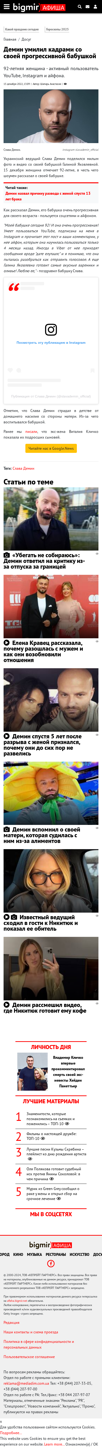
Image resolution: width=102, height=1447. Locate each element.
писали (31, 431)
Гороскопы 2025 (57, 29)
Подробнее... (11, 1432)
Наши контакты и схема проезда (31, 1332)
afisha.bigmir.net (17, 1300)
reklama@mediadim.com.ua (26, 1383)
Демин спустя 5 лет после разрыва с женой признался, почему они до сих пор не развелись (43, 744)
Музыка (34, 1254)
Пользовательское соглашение (29, 1356)
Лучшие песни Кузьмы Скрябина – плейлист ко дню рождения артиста (56, 1152)
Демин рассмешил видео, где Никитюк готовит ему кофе (45, 1007)
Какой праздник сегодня (22, 29)
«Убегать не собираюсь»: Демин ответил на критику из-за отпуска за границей (44, 560)
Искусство (79, 1254)
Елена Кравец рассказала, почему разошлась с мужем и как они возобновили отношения (43, 651)
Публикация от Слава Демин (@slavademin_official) (51, 396)
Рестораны (56, 1254)
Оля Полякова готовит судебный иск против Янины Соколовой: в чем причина (54, 1173)
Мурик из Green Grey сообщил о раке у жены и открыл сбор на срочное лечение (53, 1193)
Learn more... (54, 1444)
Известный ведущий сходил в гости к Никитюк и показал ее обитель (41, 922)
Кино (18, 1254)
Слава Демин (23, 468)
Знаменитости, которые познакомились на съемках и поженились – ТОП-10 (51, 1118)
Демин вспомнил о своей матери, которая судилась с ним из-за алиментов (42, 835)
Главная (10, 39)
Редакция (11, 1322)
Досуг (26, 39)
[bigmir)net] (27, 6)
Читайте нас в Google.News (51, 448)
